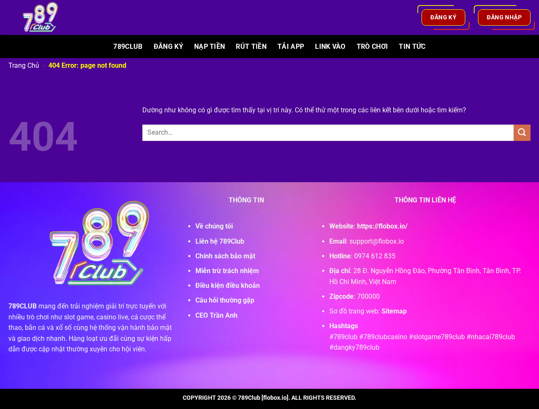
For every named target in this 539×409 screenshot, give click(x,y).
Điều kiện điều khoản (227, 285)
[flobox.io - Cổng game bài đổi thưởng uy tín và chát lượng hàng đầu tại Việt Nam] (45, 17)
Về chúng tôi (214, 226)
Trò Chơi (372, 46)
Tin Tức (412, 46)
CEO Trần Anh (216, 315)
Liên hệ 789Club (219, 241)
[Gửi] (522, 133)
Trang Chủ (23, 65)
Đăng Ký (168, 46)
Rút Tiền (251, 46)
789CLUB (22, 306)
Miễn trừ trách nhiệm (227, 271)
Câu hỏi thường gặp (224, 300)
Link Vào (330, 46)
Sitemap (394, 311)
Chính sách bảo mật (225, 256)
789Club (127, 46)
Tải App (291, 46)
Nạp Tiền (209, 46)
